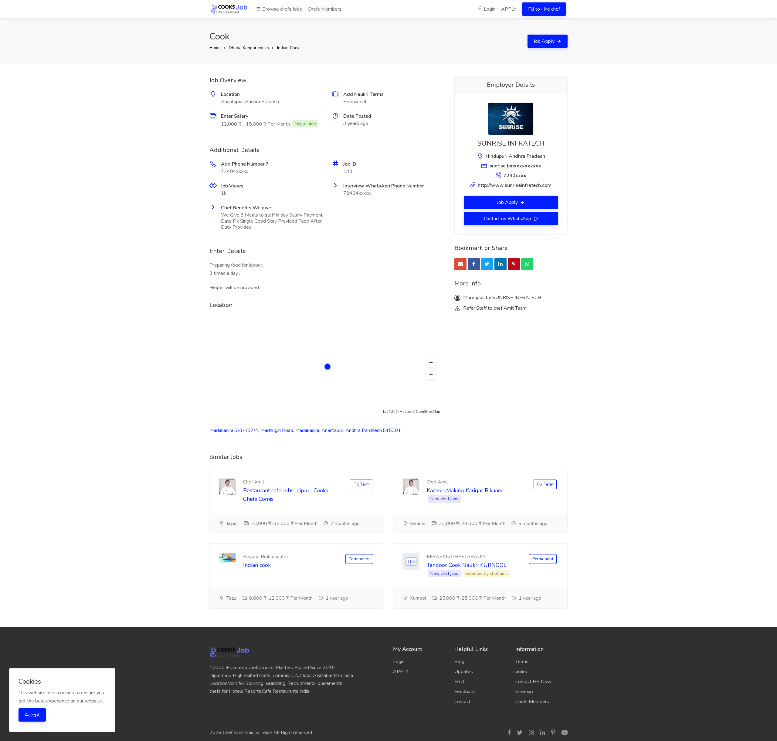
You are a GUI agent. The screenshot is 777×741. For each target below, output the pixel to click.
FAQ (459, 681)
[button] (431, 362)
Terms (521, 661)
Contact (462, 701)
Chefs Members (324, 9)
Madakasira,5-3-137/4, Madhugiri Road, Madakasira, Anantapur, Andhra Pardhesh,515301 (305, 430)
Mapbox (405, 411)
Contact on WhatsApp (508, 218)
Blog (459, 661)
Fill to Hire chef (544, 9)
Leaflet (388, 411)
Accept (32, 715)
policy (521, 671)
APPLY (508, 9)
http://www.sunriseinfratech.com (514, 185)
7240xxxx (514, 175)
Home (215, 48)
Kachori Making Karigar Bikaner (465, 490)
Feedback (464, 691)
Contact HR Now (533, 681)
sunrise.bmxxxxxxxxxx (515, 166)
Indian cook (257, 565)
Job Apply (545, 41)
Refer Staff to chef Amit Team (494, 308)
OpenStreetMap (428, 411)
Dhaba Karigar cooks (249, 48)
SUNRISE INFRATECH (511, 143)
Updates (463, 671)
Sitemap (524, 691)
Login (489, 9)
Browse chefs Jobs (281, 9)
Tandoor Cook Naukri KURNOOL (467, 565)
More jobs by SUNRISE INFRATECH (501, 297)
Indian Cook (288, 48)
